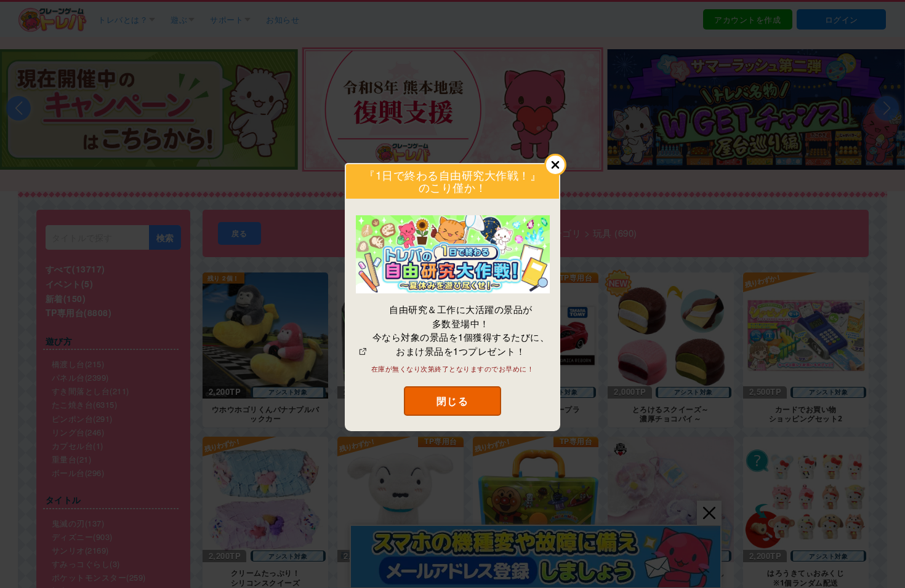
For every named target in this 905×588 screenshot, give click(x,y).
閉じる (452, 401)
